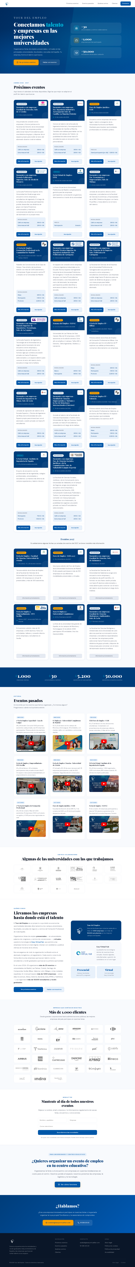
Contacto (125, 3)
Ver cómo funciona (69, 1184)
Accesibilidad (109, 1252)
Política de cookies (111, 1246)
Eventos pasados (88, 3)
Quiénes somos (103, 3)
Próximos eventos (72, 3)
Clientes (114, 3)
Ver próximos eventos (27, 62)
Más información (23, 161)
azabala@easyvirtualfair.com (59, 1223)
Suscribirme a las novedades (67, 1132)
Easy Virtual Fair (38, 942)
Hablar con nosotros (50, 62)
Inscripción (38, 161)
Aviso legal (108, 1243)
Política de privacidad (112, 1249)
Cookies (123, 1262)
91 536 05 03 (84, 1223)
